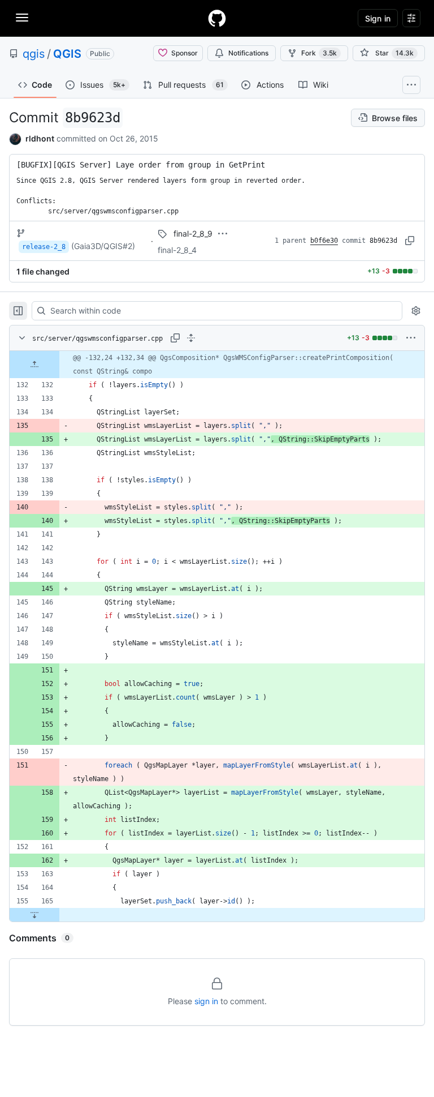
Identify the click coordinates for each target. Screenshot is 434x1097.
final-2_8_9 (192, 233)
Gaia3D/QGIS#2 (103, 246)
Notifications (248, 53)
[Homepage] (217, 18)
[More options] (411, 338)
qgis (34, 54)
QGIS (67, 54)
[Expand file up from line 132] (34, 364)
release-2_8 (44, 247)
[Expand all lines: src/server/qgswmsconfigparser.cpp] (191, 338)
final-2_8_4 (177, 250)
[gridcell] (217, 364)
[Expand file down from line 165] (34, 915)
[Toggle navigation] (22, 17)
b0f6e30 (324, 241)
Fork (319, 53)
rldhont (39, 138)
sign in (206, 1001)
